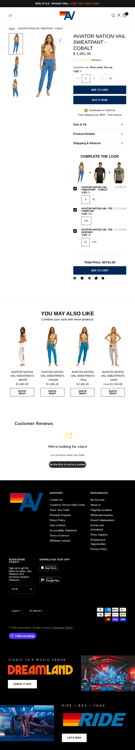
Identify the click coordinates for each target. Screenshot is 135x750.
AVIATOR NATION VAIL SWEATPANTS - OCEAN (52, 375)
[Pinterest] (90, 278)
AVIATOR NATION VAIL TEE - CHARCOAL (103, 209)
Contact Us (56, 499)
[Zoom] (60, 40)
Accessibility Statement (63, 530)
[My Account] (119, 15)
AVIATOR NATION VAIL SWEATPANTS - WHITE (22, 375)
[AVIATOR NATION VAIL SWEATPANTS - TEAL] (82, 346)
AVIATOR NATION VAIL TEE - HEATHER (103, 231)
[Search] (113, 15)
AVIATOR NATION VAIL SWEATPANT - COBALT (103, 188)
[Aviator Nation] (67, 673)
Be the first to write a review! (67, 464)
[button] (22, 684)
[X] (83, 278)
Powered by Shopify (62, 627)
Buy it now (99, 100)
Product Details (84, 133)
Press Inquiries (99, 534)
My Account (97, 499)
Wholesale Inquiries (102, 515)
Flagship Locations (101, 509)
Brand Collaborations (102, 520)
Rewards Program (60, 515)
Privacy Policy (99, 549)
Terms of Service (59, 535)
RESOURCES (99, 493)
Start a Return (58, 525)
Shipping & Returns (87, 143)
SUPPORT (56, 493)
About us (96, 504)
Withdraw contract (60, 540)
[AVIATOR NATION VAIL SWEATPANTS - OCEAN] (52, 346)
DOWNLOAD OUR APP (55, 559)
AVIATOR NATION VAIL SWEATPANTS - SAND (113, 375)
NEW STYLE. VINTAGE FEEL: (67, 3)
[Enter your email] (30, 589)
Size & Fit (79, 124)
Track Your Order (60, 509)
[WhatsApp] (97, 278)
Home (12, 28)
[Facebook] (75, 278)
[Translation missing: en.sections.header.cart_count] (124, 15)
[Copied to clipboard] (103, 278)
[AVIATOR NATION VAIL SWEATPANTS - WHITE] (22, 346)
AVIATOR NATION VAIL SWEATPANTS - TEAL (83, 375)
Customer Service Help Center (67, 504)
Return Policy (57, 520)
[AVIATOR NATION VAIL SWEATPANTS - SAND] (112, 346)
